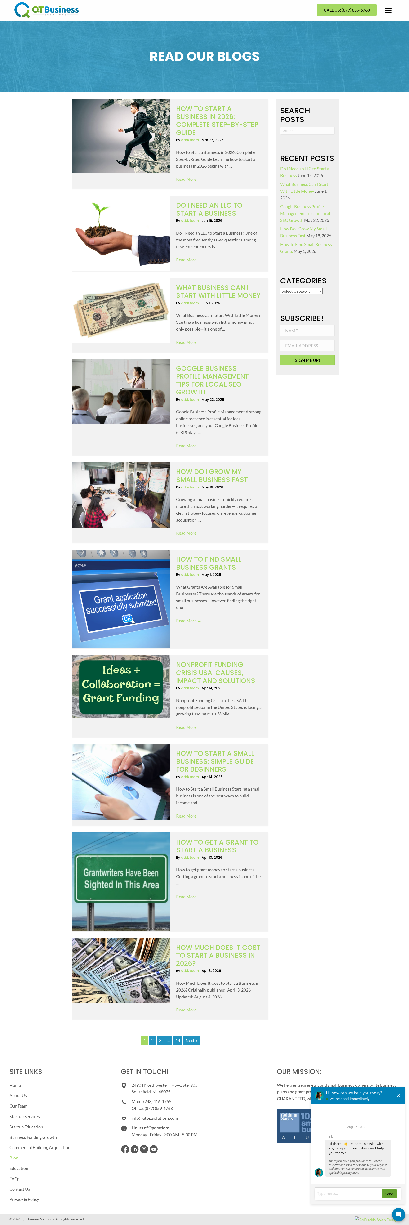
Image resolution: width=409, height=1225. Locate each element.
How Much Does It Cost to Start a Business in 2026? (218, 955)
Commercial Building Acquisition (39, 1147)
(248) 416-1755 (157, 1101)
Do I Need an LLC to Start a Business (209, 209)
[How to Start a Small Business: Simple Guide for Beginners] (121, 782)
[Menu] (388, 10)
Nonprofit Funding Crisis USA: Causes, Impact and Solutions (215, 672)
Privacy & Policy (24, 1199)
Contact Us (19, 1189)
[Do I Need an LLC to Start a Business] (121, 233)
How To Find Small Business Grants (209, 563)
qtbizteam (190, 140)
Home (15, 1085)
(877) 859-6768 (159, 1108)
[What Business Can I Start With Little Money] (121, 311)
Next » (191, 1040)
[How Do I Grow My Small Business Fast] (121, 495)
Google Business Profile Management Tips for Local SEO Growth (212, 380)
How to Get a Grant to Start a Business (217, 846)
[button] (347, 10)
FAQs (14, 1178)
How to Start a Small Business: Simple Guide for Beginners (215, 761)
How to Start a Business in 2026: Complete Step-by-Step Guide (217, 120)
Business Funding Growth (33, 1137)
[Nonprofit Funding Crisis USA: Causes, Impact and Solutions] (121, 686)
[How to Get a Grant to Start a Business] (121, 881)
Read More (188, 179)
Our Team (18, 1106)
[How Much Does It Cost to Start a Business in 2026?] (121, 970)
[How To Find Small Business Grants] (121, 599)
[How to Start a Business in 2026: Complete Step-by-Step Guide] (121, 136)
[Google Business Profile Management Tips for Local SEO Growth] (121, 391)
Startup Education (26, 1126)
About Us (18, 1095)
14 (177, 1040)
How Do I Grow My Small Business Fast (212, 475)
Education (18, 1168)
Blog (13, 1157)
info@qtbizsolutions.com (155, 1118)
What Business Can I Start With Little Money (218, 291)
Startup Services (24, 1116)
